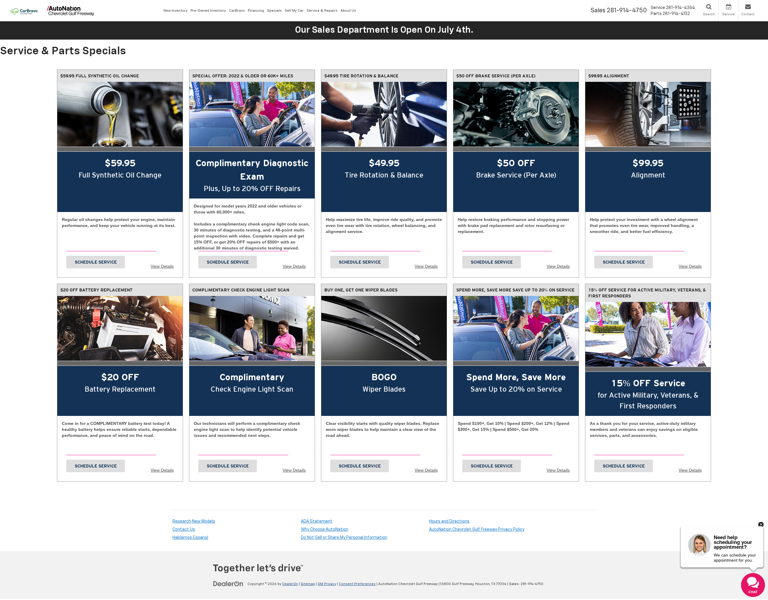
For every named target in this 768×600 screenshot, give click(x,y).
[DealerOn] (228, 584)
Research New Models (193, 521)
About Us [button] (348, 11)
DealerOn (290, 584)
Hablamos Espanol (190, 538)
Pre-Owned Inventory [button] (208, 11)
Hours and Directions (449, 521)
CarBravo (237, 11)
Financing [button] (256, 11)
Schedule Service (96, 262)
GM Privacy (327, 584)
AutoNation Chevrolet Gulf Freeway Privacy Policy (476, 529)
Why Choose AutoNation (324, 529)
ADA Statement (316, 521)
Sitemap (308, 584)
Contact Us (183, 529)
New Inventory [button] (176, 11)
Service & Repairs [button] (322, 11)
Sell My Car (294, 11)
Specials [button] (274, 11)
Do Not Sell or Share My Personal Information (344, 538)
